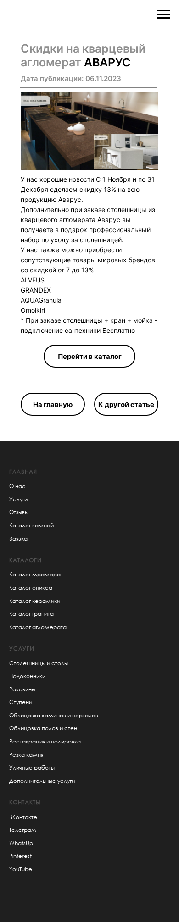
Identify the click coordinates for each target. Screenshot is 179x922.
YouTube (20, 869)
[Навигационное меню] (163, 14)
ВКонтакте (23, 817)
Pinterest (20, 855)
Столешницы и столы (38, 663)
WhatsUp (21, 843)
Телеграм (22, 829)
